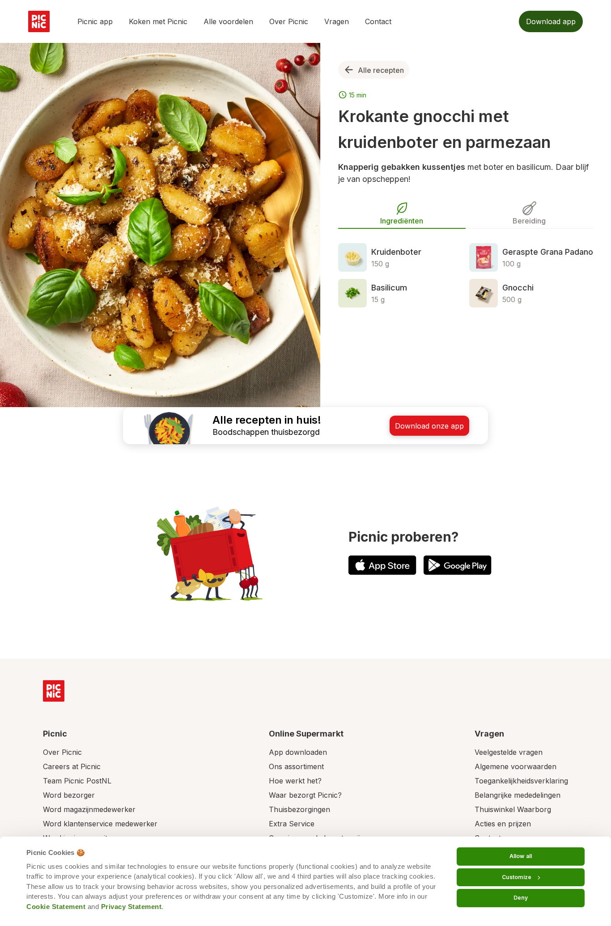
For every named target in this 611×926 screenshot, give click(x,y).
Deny (520, 897)
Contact (378, 21)
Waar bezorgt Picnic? (305, 795)
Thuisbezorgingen (299, 809)
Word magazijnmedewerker (89, 809)
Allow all (520, 856)
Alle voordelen (228, 21)
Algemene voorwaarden (515, 766)
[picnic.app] (39, 21)
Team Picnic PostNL (77, 780)
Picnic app (95, 21)
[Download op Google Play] (458, 565)
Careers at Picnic (72, 766)
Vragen (336, 21)
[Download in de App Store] (382, 565)
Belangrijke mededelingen (517, 795)
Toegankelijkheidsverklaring (521, 780)
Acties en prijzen (503, 823)
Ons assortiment (296, 766)
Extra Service (291, 823)
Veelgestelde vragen (509, 752)
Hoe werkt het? (295, 780)
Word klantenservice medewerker (100, 823)
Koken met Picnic (158, 21)
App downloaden (298, 752)
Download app (551, 21)
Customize (516, 877)
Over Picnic (288, 21)
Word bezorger (69, 795)
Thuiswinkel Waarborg (513, 809)
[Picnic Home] (53, 691)
